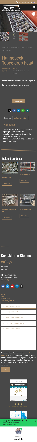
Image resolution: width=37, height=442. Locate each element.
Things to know (5, 298)
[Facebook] (3, 286)
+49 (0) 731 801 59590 (23, 2)
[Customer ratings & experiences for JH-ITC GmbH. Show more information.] (18, 400)
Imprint (3, 294)
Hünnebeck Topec (19, 47)
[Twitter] (7, 286)
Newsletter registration (7, 301)
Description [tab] (7, 118)
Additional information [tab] (20, 118)
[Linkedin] (17, 286)
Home (3, 47)
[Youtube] (12, 286)
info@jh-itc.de (9, 280)
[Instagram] (21, 286)
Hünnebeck (10, 47)
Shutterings (16, 73)
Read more (7, 183)
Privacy (3, 296)
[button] (34, 7)
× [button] (35, 421)
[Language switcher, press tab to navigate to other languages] (34, 2)
